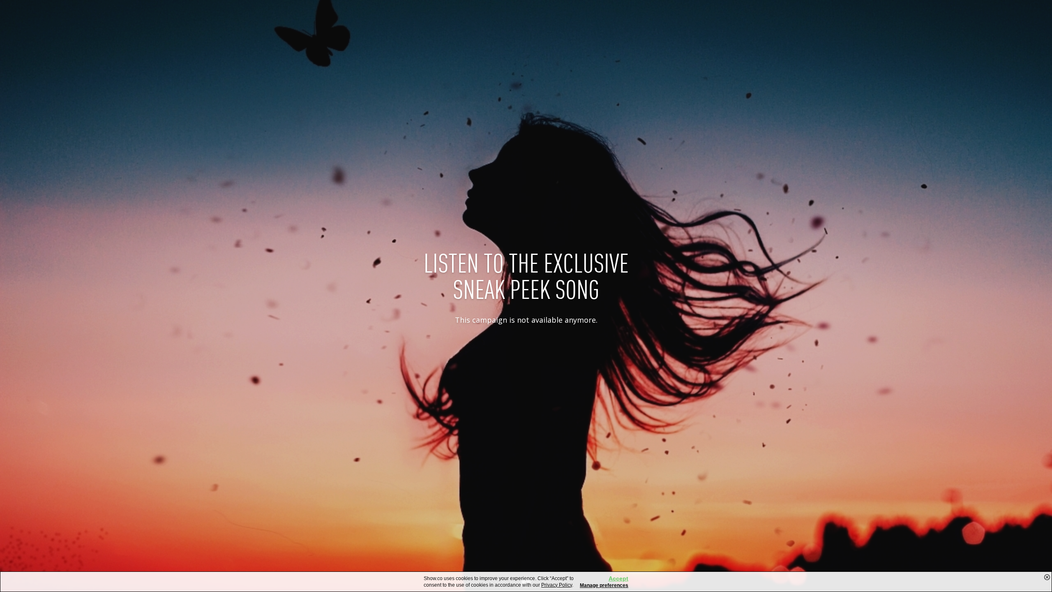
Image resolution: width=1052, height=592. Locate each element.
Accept (618, 578)
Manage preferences (604, 585)
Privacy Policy (556, 585)
